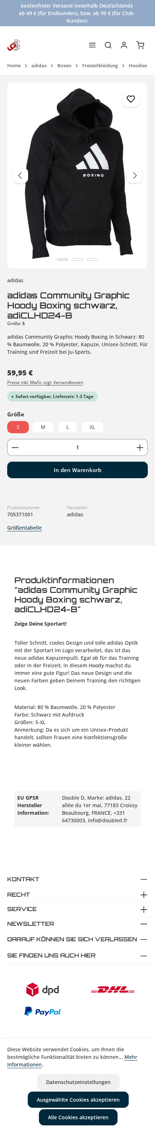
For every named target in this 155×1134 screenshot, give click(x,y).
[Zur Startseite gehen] (13, 45)
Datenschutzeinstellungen (78, 1082)
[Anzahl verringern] (15, 447)
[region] (77, 175)
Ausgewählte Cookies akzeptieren (78, 1099)
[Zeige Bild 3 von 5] (92, 259)
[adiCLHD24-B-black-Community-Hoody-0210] (77, 175)
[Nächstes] (134, 175)
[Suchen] (108, 45)
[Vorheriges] (20, 175)
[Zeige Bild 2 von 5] (77, 259)
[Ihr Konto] (124, 45)
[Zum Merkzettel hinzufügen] (131, 99)
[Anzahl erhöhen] (140, 447)
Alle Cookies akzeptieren (78, 1117)
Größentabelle (24, 527)
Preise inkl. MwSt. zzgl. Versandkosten (45, 382)
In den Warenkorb (77, 470)
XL (92, 427)
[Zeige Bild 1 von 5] (62, 259)
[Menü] (92, 45)
